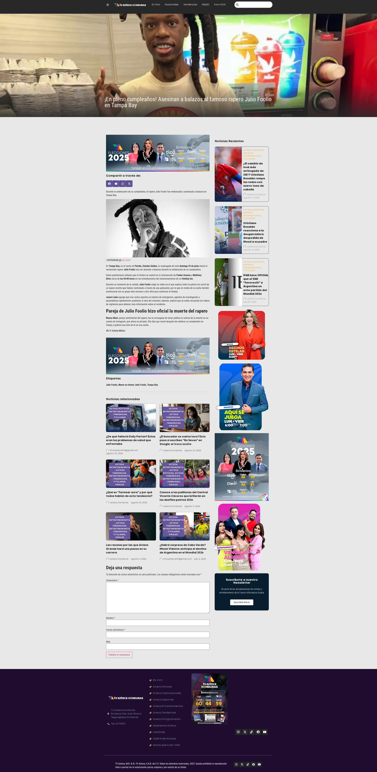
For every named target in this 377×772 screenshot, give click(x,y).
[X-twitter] (245, 732)
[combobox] (253, 4)
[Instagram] (238, 732)
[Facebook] (258, 732)
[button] (109, 183)
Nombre (110, 618)
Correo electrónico (115, 630)
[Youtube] (265, 732)
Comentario (112, 580)
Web (108, 642)
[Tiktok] (251, 732)
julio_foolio (126, 260)
